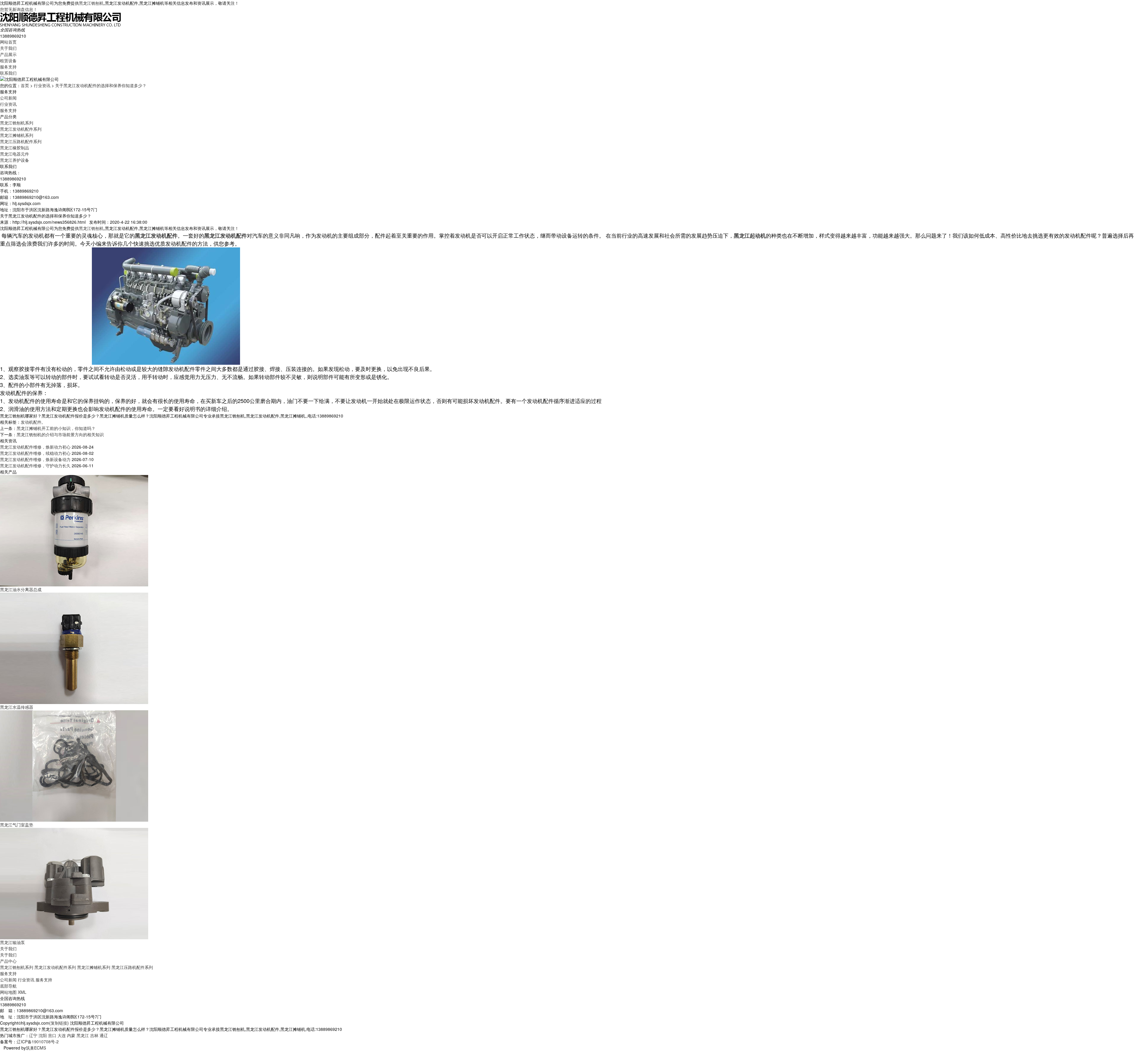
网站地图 (8, 992)
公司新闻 (8, 98)
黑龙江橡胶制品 (14, 148)
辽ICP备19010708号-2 (38, 1041)
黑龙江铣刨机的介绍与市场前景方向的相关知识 (60, 434)
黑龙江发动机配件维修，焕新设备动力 (35, 459)
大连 (61, 1035)
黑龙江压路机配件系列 (20, 141)
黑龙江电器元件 (14, 154)
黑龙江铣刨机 (91, 3)
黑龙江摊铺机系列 (16, 135)
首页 (25, 85)
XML (22, 992)
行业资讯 (42, 85)
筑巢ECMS (36, 1048)
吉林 (94, 1035)
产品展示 (8, 54)
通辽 (104, 1035)
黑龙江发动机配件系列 (20, 129)
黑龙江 (82, 1035)
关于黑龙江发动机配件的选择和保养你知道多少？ (100, 85)
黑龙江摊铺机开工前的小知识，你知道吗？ (56, 428)
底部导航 (8, 986)
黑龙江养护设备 (14, 160)
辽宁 (33, 1035)
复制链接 (59, 1023)
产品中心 (8, 961)
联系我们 (8, 73)
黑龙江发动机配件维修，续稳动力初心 (35, 453)
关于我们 (8, 48)
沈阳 (43, 1035)
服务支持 (8, 67)
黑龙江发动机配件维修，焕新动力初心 (35, 447)
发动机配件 (31, 422)
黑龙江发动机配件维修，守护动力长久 (35, 465)
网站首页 (8, 42)
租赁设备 (8, 60)
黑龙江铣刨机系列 (16, 123)
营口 (52, 1035)
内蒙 (71, 1035)
